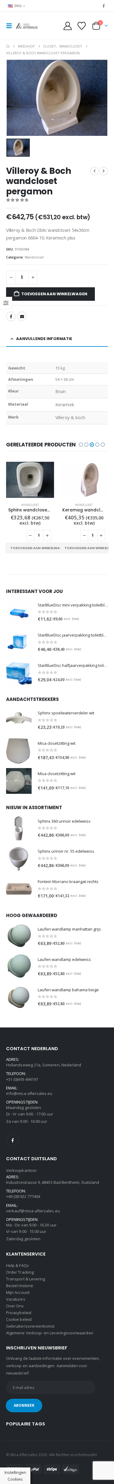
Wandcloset (34, 257)
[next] (103, 171)
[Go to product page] (30, 480)
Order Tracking (20, 1272)
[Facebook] (104, 6)
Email (22, 316)
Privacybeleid (18, 1312)
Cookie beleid (19, 1319)
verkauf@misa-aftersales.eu (33, 1211)
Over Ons (15, 1306)
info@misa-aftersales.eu (29, 1093)
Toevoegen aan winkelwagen (54, 294)
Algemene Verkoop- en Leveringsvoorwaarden (49, 1333)
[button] (11, 26)
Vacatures (15, 1299)
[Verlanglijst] (81, 26)
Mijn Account (17, 1292)
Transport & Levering (25, 1279)
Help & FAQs (17, 1265)
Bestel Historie (19, 1285)
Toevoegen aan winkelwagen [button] (38, 547)
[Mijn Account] (68, 26)
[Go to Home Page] (7, 46)
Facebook (11, 316)
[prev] (94, 171)
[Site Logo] (28, 26)
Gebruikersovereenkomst (30, 1326)
